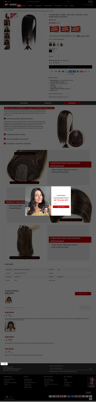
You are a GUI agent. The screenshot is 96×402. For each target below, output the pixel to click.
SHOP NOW (61, 206)
